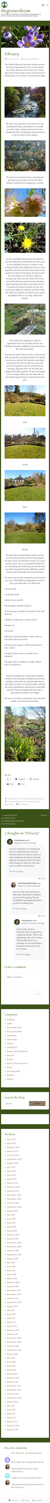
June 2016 (11, 1362)
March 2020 (12, 1183)
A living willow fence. (32, 1478)
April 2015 (11, 1417)
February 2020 (13, 1187)
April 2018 (11, 1274)
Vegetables (9, 804)
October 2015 (13, 1394)
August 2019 (12, 1211)
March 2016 (12, 1374)
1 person (20, 871)
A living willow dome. (34, 1462)
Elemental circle (14, 799)
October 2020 (13, 1155)
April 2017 (11, 1322)
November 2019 (14, 1199)
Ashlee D (15, 1478)
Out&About (12, 1047)
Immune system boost (31, 802)
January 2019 (12, 1239)
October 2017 (13, 1298)
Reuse (9, 1067)
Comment (37, 994)
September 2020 (14, 1159)
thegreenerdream (15, 11)
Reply (42, 878)
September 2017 (14, 1302)
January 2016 (12, 1382)
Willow (10, 1079)
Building (11, 1019)
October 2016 (13, 1346)
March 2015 (12, 1421)
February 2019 (13, 1235)
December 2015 (14, 1386)
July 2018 (11, 1262)
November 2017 (14, 1294)
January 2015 (12, 1429)
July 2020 (11, 1167)
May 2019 (11, 1223)
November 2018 (14, 1246)
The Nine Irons (35, 1453)
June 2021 (11, 1139)
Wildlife (10, 1075)
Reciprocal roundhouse (17, 1051)
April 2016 (11, 1370)
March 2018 (12, 1278)
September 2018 (14, 1254)
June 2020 (11, 1171)
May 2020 (11, 1175)
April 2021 (11, 1143)
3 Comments (23, 804)
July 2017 (11, 1310)
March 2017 (12, 1326)
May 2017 (11, 1318)
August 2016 (12, 1354)
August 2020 (12, 1163)
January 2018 (12, 1286)
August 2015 (12, 1402)
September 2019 (14, 1207)
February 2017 (13, 1330)
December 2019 (14, 1195)
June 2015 (11, 1410)
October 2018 (13, 1250)
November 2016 (14, 1342)
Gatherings (12, 1039)
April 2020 (11, 1179)
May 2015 (11, 1413)
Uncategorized (13, 1071)
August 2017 (12, 1306)
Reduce (10, 1059)
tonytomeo (19, 840)
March (45, 815)
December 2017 (14, 1290)
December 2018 (14, 1243)
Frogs (9, 802)
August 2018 (12, 1258)
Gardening (39, 799)
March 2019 (12, 1231)
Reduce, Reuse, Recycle (17, 1063)
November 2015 (14, 1390)
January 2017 (12, 1334)
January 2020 (13, 1191)
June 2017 (11, 1314)
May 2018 (11, 1270)
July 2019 (11, 1215)
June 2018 (11, 1266)
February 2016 (13, 1378)
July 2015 (11, 1406)
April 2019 (11, 1227)
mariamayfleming (30, 59)
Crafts (9, 1023)
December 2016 (14, 1338)
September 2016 (14, 1350)
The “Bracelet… (18, 1453)
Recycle (10, 1055)
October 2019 (13, 1203)
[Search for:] (17, 1103)
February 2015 (13, 1425)
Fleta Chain (16, 1462)
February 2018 (13, 1282)
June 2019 (11, 1219)
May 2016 (11, 1366)
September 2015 (14, 1398)
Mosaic (10, 1043)
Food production (28, 799)
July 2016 (11, 1358)
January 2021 (12, 1151)
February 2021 (13, 1147)
